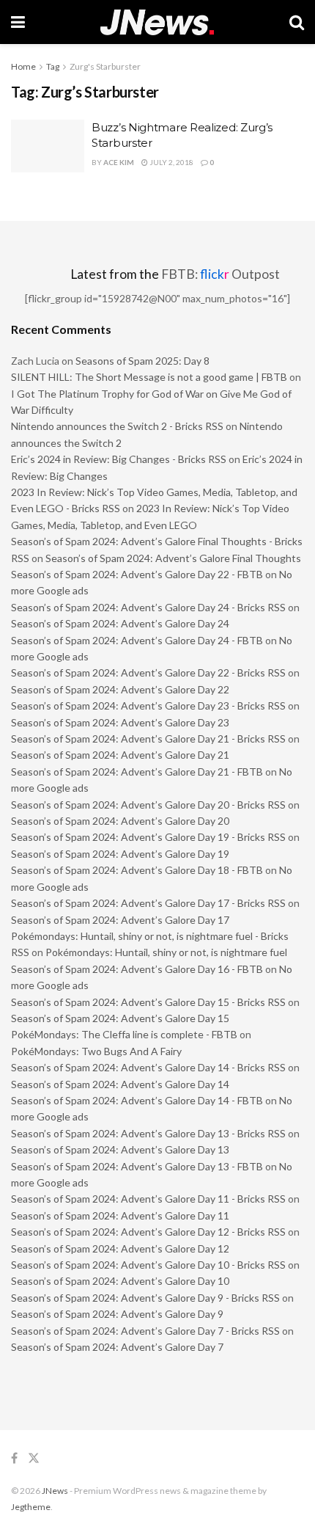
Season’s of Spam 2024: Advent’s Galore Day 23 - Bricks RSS (148, 705)
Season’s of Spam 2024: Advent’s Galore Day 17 (120, 920)
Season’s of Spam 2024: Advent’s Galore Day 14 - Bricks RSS (148, 1067)
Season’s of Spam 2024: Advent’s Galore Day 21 (120, 754)
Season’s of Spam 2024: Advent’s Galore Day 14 (120, 1084)
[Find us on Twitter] (34, 1458)
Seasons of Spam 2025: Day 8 (142, 360)
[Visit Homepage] (157, 22)
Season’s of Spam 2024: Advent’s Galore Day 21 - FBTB (137, 771)
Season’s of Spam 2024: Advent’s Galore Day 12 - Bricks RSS (148, 1231)
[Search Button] (296, 22)
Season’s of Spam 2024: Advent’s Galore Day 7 (117, 1347)
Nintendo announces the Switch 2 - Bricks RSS (117, 426)
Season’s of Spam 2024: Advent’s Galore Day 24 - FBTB (137, 640)
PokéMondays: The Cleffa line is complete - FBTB (124, 1034)
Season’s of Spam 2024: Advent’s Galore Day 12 (120, 1248)
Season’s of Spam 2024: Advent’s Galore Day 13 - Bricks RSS (148, 1133)
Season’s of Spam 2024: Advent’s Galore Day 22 (120, 689)
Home (23, 66)
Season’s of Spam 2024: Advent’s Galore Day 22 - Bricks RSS (148, 672)
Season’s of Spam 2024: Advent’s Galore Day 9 (117, 1314)
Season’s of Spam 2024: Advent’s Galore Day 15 (120, 1018)
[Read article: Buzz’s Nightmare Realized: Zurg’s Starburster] (47, 146)
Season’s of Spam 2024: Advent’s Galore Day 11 (120, 1215)
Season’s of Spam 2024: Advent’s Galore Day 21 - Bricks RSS (148, 738)
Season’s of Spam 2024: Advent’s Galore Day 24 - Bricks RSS (148, 607)
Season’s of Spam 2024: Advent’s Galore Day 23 (120, 722)
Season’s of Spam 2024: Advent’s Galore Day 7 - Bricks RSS (145, 1330)
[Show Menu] (18, 22)
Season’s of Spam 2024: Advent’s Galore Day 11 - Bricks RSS (148, 1198)
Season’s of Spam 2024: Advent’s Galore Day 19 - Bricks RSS (148, 837)
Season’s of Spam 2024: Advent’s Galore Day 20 (120, 820)
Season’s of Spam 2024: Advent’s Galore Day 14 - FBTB (137, 1100)
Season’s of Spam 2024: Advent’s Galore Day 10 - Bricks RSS (148, 1264)
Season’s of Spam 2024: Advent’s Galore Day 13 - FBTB (137, 1166)
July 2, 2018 (170, 162)
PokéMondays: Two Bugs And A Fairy (96, 1051)
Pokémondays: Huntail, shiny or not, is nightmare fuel (166, 952)
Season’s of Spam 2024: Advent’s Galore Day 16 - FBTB (137, 969)
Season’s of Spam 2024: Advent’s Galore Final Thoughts (173, 558)
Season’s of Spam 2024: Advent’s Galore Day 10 (120, 1281)
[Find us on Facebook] (14, 1458)
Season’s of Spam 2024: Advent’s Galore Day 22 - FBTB (137, 574)
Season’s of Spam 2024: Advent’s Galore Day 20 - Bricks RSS (148, 804)
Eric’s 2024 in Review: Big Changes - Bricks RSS (118, 459)
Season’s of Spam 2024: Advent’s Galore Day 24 (120, 623)
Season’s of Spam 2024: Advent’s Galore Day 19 (120, 853)
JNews (55, 1490)
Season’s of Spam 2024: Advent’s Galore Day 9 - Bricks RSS (145, 1297)
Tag (52, 66)
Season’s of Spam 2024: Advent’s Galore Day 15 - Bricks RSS (148, 1002)
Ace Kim (118, 162)
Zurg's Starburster (105, 66)
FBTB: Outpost (220, 274)
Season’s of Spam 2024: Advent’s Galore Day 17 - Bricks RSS (148, 903)
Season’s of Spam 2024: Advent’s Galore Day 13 (120, 1149)
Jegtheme (31, 1506)
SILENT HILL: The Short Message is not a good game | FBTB (149, 377)
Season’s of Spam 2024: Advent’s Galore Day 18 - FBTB (137, 870)
